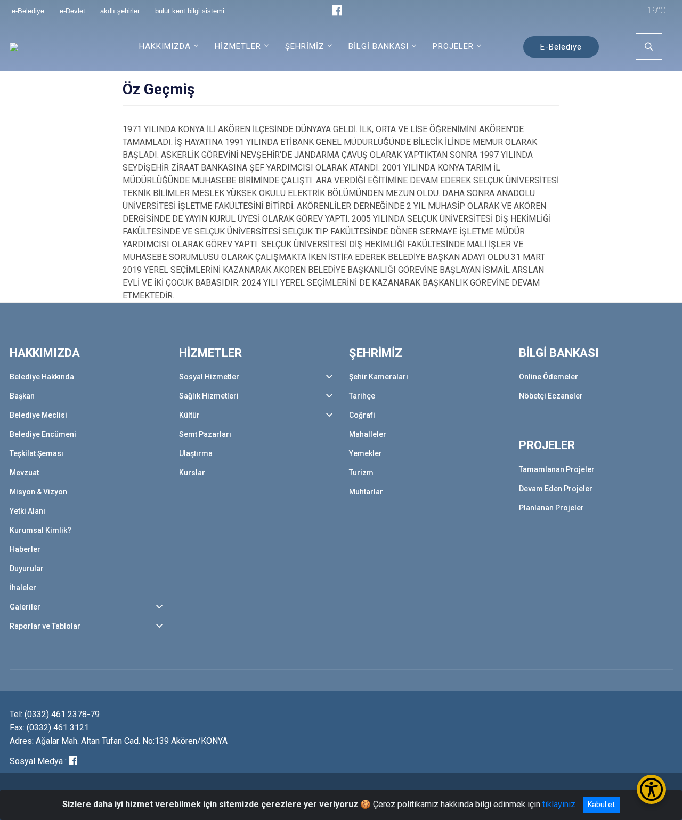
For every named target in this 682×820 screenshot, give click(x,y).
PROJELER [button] (453, 46)
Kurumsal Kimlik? (40, 530)
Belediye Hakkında (42, 376)
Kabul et (601, 804)
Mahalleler (367, 434)
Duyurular (27, 568)
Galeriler (25, 607)
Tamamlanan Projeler (557, 469)
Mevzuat (24, 472)
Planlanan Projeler (551, 508)
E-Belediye (561, 47)
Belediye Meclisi (38, 415)
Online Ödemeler (548, 376)
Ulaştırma (196, 453)
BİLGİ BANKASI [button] (378, 46)
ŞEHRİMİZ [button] (304, 46)
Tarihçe (362, 396)
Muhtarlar (366, 492)
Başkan (22, 396)
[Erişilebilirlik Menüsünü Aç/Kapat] (651, 789)
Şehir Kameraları (378, 376)
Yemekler (365, 453)
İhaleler (23, 587)
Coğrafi (362, 415)
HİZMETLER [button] (238, 46)
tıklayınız (558, 804)
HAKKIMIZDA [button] (165, 46)
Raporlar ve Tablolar (45, 626)
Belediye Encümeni (43, 434)
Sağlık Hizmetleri (209, 396)
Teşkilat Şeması (36, 453)
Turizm (361, 472)
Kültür (189, 415)
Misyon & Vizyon (38, 492)
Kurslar (192, 472)
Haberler (25, 549)
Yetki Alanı (27, 511)
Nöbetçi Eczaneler (551, 396)
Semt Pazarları (205, 434)
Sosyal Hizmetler (209, 376)
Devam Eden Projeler (555, 488)
